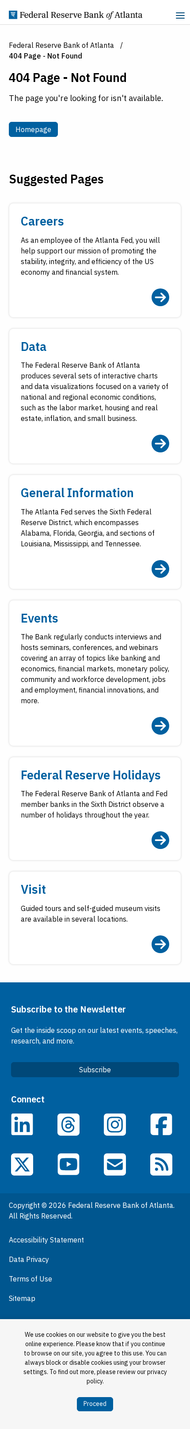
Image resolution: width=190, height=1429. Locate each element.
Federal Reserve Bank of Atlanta (61, 45)
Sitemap (22, 1298)
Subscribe (95, 1069)
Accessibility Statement (46, 1239)
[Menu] (180, 16)
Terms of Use (30, 1278)
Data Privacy (29, 1259)
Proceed (95, 1404)
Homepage (36, 129)
